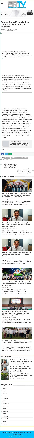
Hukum (4, 388)
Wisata (4, 408)
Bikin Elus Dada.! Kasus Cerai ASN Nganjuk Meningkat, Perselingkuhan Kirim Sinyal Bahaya (16, 254)
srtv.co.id (7, 157)
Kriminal (5, 393)
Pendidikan (5, 406)
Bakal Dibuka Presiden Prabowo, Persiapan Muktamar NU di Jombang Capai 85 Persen (16, 342)
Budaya (5, 396)
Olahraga (5, 416)
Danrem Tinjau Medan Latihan (20, 157)
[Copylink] (14, 154)
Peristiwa (5, 411)
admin (8, 150)
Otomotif (5, 418)
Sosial (15, 29)
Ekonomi (5, 424)
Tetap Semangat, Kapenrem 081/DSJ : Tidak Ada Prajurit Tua (19, 144)
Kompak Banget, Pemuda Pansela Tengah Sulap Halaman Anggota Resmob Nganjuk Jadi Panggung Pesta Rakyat (16, 195)
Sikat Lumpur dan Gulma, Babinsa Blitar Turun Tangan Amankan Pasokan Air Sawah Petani (21, 375)
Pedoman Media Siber (25, 432)
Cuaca (4, 421)
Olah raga (5, 398)
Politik (4, 390)
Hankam (11, 29)
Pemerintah (6, 403)
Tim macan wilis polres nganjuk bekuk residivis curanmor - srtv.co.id (24, 171)
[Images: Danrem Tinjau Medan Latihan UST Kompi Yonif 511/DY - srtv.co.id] (17, 40)
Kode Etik (9, 432)
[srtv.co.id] (17, 4)
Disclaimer (16, 432)
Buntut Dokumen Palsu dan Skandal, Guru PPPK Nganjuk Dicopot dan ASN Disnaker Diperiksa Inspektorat (16, 224)
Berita (4, 413)
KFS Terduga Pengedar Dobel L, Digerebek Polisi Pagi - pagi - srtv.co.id (10, 165)
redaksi (4, 432)
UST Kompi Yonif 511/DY (7, 159)
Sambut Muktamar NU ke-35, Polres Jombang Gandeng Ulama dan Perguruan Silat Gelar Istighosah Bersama (16, 313)
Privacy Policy (17, 434)
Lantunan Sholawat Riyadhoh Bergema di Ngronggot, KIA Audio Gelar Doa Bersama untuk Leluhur (16, 283)
